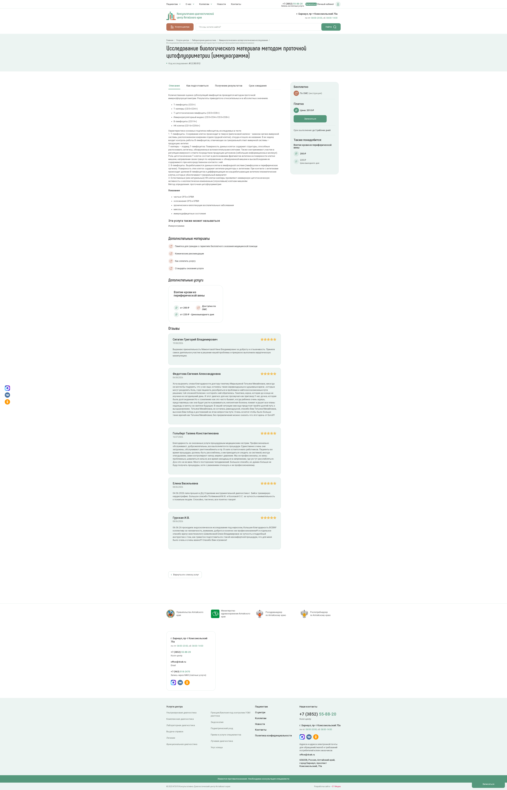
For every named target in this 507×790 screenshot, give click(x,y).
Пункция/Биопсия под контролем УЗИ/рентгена (231, 714)
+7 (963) (180, 671)
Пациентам (261, 706)
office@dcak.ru (178, 661)
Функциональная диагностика (181, 744)
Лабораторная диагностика (180, 725)
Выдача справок (174, 731)
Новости (221, 4)
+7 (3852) (293, 3)
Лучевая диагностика (222, 741)
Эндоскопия (217, 722)
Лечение (170, 738)
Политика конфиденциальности (273, 735)
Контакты (236, 4)
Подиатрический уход (222, 728)
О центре (260, 712)
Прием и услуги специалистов (226, 734)
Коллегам (260, 718)
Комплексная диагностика (180, 719)
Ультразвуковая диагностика (181, 712)
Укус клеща (217, 747)
